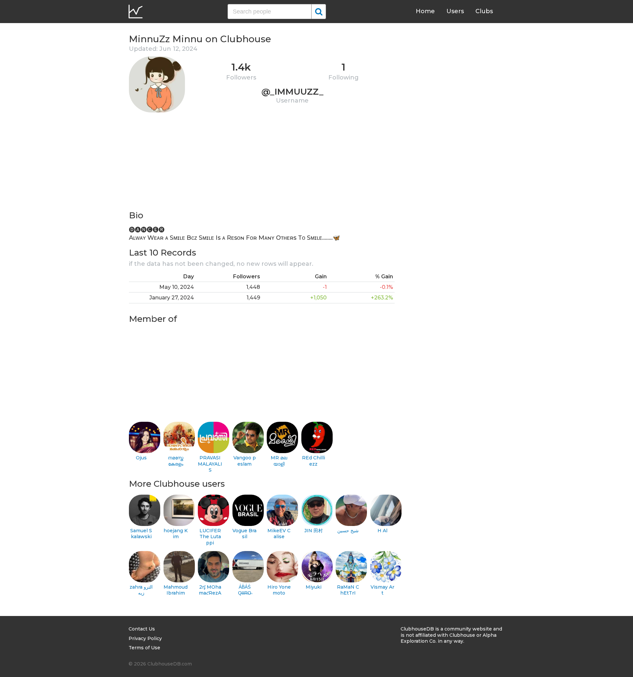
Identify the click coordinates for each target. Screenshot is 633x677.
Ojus (141, 458)
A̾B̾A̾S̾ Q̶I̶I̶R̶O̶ (244, 590)
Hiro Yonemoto (279, 590)
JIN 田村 (313, 531)
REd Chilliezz (313, 461)
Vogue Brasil (244, 534)
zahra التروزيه (141, 590)
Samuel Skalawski (141, 534)
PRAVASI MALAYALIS (210, 464)
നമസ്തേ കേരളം (175, 461)
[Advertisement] (262, 163)
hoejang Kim (176, 534)
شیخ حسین (348, 531)
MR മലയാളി (279, 461)
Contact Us (142, 629)
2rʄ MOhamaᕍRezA (210, 590)
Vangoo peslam (244, 461)
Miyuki (313, 587)
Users (455, 11)
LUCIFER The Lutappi (210, 537)
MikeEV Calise (278, 534)
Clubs (484, 11)
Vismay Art (382, 590)
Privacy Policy (145, 638)
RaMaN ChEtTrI (348, 590)
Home (425, 11)
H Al (382, 531)
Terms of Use (144, 648)
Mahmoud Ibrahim (176, 590)
